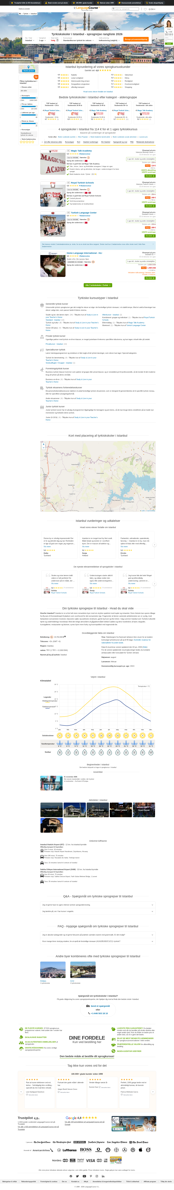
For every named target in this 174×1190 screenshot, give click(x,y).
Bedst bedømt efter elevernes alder (49, 142)
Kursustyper (69, 142)
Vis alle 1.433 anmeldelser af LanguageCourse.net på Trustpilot (38, 1128)
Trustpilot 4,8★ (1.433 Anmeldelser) (27, 3)
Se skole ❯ (150, 176)
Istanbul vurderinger (90, 142)
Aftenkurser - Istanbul (110, 315)
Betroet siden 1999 (107, 3)
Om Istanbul (105, 142)
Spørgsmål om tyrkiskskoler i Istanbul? (98, 996)
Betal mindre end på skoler (58, 3)
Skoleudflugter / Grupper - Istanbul (59, 363)
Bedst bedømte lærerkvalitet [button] (100, 137)
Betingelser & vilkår (9, 1181)
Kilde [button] (145, 647)
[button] (145, 9)
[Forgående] (42, 142)
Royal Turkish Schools (53, 110)
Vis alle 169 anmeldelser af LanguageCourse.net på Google (84, 1123)
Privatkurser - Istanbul (54, 344)
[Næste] (154, 545)
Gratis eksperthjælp (156, 3)
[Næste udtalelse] (153, 1091)
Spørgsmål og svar (120, 142)
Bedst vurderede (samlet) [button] (66, 137)
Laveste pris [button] (143, 137)
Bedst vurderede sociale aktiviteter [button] (125, 137)
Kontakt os (75, 1181)
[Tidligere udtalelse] (21, 1091)
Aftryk (86, 1181)
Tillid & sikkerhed (132, 1181)
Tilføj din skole (166, 1181)
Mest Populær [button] (83, 137)
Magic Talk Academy (99, 110)
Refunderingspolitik (28, 1181)
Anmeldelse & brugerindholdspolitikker (107, 1181)
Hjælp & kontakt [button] (24, 9)
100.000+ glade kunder (84, 3)
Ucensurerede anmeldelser (131, 3)
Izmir (72, 981)
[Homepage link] (20, 13)
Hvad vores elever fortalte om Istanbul (98, 92)
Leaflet (143, 511)
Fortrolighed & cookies (48, 1181)
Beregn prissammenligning (136, 39)
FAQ (131, 142)
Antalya (43, 981)
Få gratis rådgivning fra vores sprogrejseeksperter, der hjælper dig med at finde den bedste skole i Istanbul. (98, 999)
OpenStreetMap (151, 511)
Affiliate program (150, 1181)
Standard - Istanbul (53, 320)
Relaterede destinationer (145, 142)
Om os (64, 1181)
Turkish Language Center (136, 325)
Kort (78, 142)
